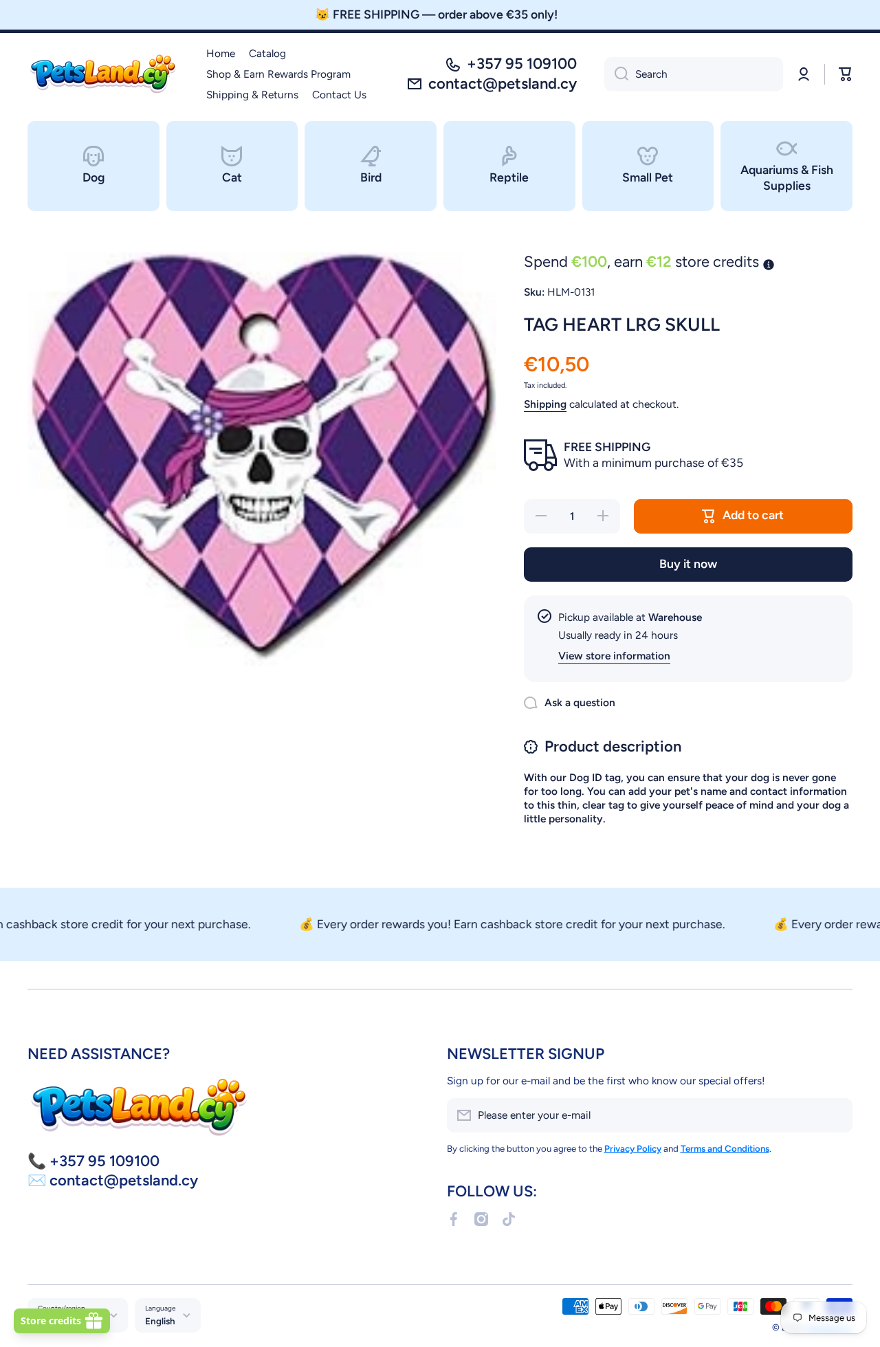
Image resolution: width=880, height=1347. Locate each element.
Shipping (545, 403)
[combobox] (693, 74)
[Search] (616, 74)
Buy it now (688, 563)
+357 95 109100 (522, 63)
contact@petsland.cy (502, 83)
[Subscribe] (835, 1115)
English (160, 1320)
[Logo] (103, 74)
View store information (614, 655)
